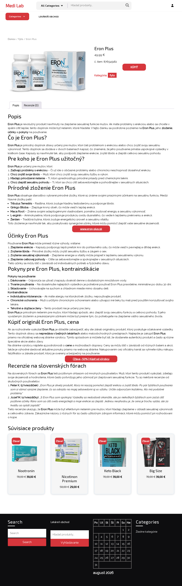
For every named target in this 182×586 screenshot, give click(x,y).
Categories (15, 16)
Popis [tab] (15, 105)
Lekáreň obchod (49, 16)
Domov (11, 38)
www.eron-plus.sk (91, 228)
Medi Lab (15, 5)
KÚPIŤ (134, 67)
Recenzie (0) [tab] (31, 105)
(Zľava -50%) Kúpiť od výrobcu (91, 359)
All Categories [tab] (50, 5)
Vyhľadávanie (127, 5)
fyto (20, 38)
